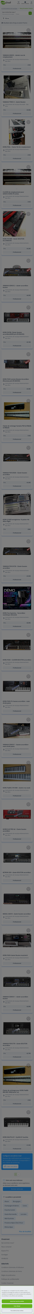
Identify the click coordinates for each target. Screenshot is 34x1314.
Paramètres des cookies (17, 1310)
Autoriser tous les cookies (17, 1301)
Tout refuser (17, 1306)
